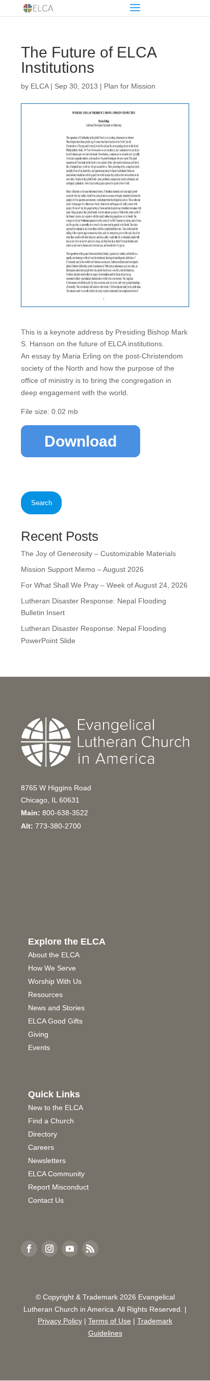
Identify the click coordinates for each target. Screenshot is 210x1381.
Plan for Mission (129, 86)
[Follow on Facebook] (29, 1248)
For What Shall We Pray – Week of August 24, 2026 (104, 585)
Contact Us (46, 1200)
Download (80, 441)
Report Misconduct (58, 1187)
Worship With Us (55, 981)
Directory (42, 1134)
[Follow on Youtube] (70, 1248)
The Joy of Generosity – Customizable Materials (98, 553)
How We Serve (52, 968)
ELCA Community (56, 1174)
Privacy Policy (60, 1321)
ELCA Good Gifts (55, 1021)
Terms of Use (109, 1321)
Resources (45, 994)
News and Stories (56, 1008)
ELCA (39, 86)
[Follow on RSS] (90, 1248)
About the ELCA (54, 955)
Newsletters (47, 1160)
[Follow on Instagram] (49, 1248)
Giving (38, 1034)
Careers (41, 1147)
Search (41, 503)
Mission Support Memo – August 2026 (82, 569)
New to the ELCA (55, 1107)
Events (39, 1047)
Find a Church (51, 1121)
